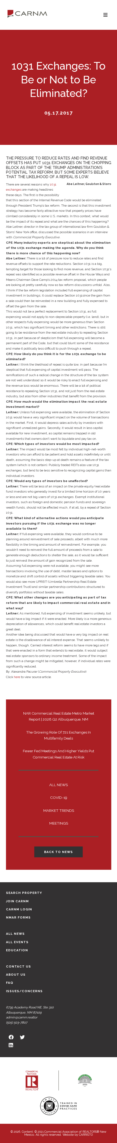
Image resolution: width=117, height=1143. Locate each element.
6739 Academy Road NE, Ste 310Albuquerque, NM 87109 (30, 1009)
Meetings (58, 823)
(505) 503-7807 (16, 1022)
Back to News (58, 852)
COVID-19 (58, 797)
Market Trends (58, 810)
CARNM (27, 13)
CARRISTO (86, 1135)
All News (58, 785)
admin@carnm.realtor (21, 1017)
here (17, 677)
